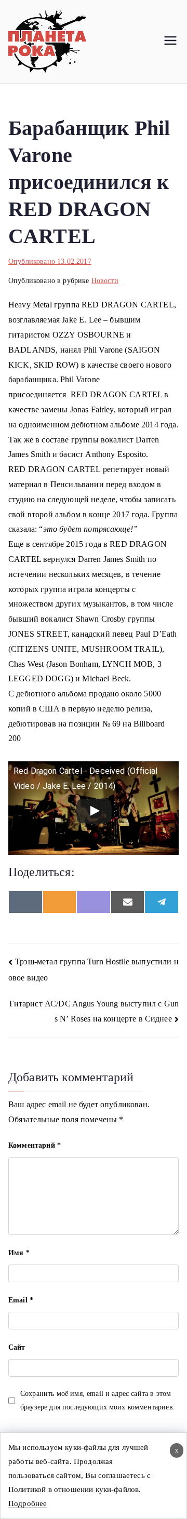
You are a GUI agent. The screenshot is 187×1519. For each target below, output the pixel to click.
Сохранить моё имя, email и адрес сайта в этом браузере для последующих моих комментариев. (97, 1400)
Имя (19, 1253)
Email (20, 1300)
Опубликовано (49, 261)
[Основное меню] (170, 41)
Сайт (16, 1347)
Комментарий (34, 1145)
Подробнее (27, 1503)
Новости (104, 281)
